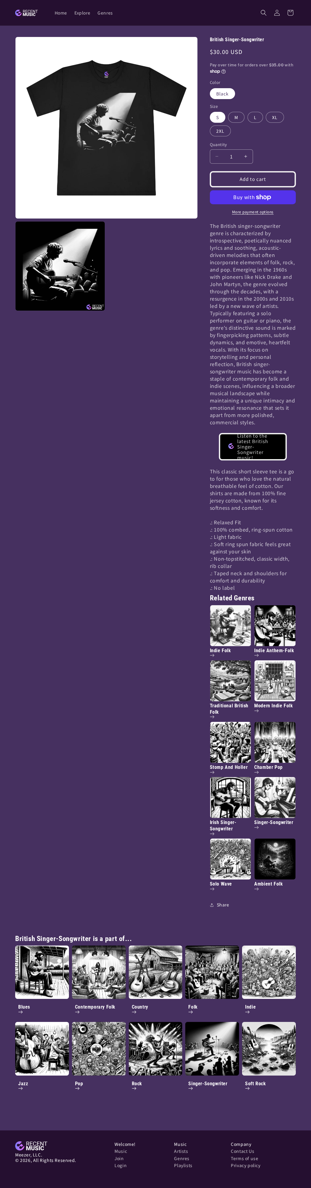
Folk (192, 1007)
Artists (181, 1151)
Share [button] (223, 905)
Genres (182, 1158)
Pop (79, 1083)
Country (140, 1007)
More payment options (253, 211)
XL (275, 117)
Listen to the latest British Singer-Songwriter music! (252, 446)
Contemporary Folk (95, 1007)
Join (119, 1158)
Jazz (23, 1083)
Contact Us (242, 1151)
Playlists (183, 1165)
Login (120, 1165)
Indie (250, 1007)
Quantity (218, 144)
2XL (220, 131)
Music (120, 1151)
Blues (24, 1007)
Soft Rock (255, 1083)
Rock (137, 1083)
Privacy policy (245, 1165)
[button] (263, 12)
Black (222, 94)
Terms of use (244, 1158)
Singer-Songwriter (207, 1083)
